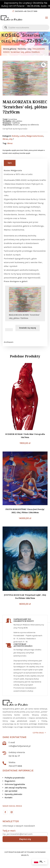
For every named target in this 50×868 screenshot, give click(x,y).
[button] (43, 65)
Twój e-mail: (9, 830)
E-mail (12, 742)
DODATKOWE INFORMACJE (18, 770)
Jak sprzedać (11, 791)
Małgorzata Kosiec (34, 136)
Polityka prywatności (15, 777)
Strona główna (9, 49)
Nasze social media (12, 806)
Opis (10, 163)
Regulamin (10, 781)
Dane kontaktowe (15, 737)
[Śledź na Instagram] (11, 812)
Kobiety (15, 136)
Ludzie (22, 136)
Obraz (5, 139)
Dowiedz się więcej (27, 328)
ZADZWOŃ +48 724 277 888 (26, 11)
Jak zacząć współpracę (15, 787)
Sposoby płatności (13, 794)
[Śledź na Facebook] (5, 812)
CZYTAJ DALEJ (38, 733)
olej (29, 49)
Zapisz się (25, 839)
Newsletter (11, 821)
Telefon (12, 762)
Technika (22, 49)
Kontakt (8, 797)
